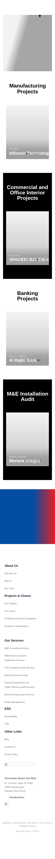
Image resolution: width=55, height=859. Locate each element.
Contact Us (10, 747)
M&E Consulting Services (17, 648)
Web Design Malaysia (23, 831)
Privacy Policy (11, 754)
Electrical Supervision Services (19, 694)
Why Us (8, 581)
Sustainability (11, 716)
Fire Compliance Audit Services (20, 667)
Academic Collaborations (17, 626)
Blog (7, 739)
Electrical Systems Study (16, 675)
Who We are (11, 573)
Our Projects (11, 603)
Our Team (9, 588)
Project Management (15, 702)
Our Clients (10, 611)
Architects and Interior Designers (20, 618)
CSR (7, 723)
